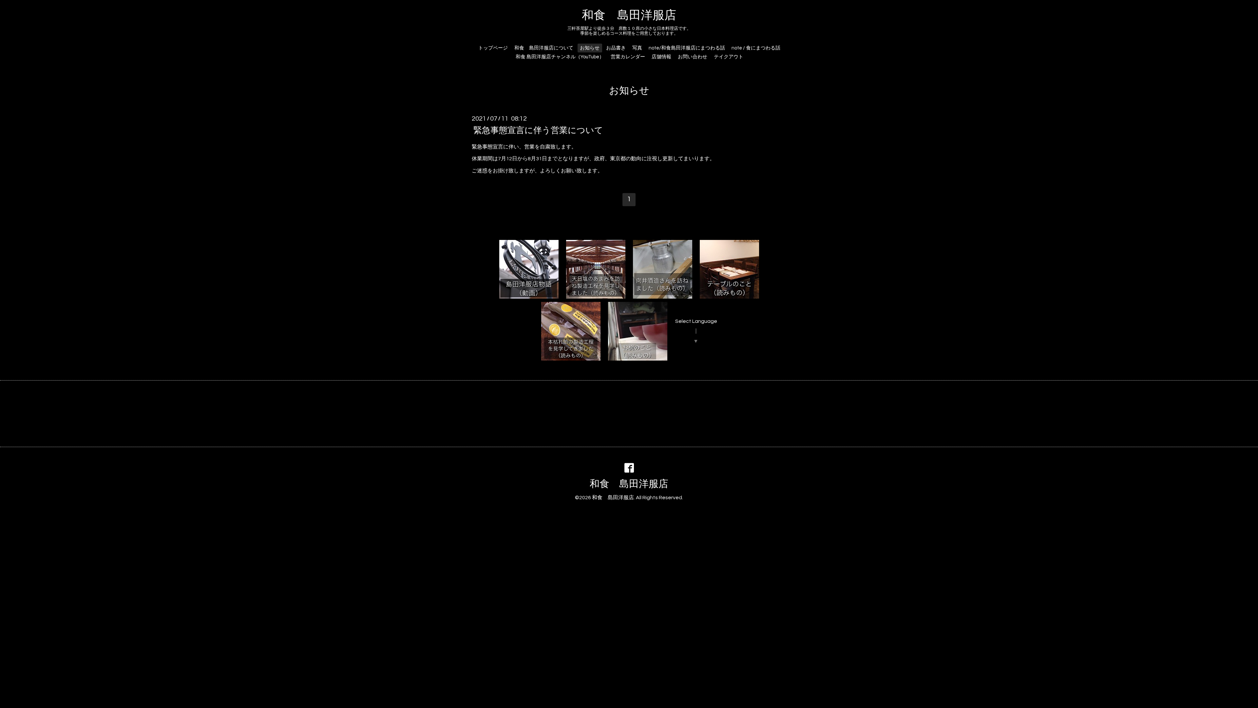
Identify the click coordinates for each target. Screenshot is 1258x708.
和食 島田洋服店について (543, 48)
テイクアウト (728, 56)
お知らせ (590, 48)
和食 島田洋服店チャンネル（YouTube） (560, 56)
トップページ (493, 48)
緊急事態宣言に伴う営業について (538, 130)
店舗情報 (661, 56)
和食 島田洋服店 (629, 15)
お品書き (616, 48)
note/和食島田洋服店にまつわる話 (687, 48)
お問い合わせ (692, 56)
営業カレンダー (628, 56)
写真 (637, 48)
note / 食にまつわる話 (756, 48)
